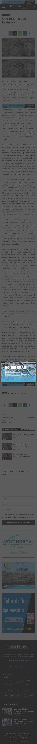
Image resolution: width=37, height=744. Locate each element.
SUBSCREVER (25, 374)
